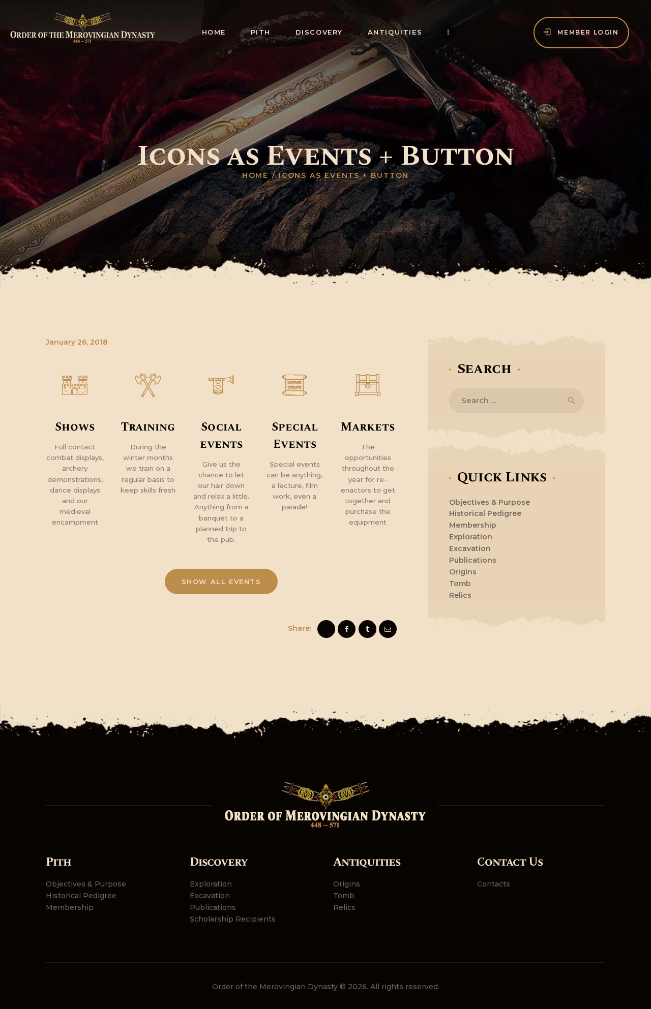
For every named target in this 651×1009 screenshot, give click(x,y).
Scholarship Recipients (233, 919)
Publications (472, 560)
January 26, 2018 (77, 342)
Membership (472, 525)
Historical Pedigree (485, 513)
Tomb (460, 583)
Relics (460, 595)
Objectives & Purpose (489, 502)
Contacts (493, 884)
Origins (463, 571)
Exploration (470, 536)
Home (255, 175)
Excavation (470, 548)
